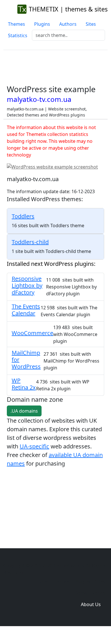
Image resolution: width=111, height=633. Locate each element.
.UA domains (24, 411)
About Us (91, 604)
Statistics (17, 35)
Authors (68, 24)
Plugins (42, 24)
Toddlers (23, 216)
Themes (16, 24)
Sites (91, 24)
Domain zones (89, 593)
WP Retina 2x (24, 384)
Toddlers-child (30, 242)
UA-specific (34, 446)
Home (41, 581)
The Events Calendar (26, 309)
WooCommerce (32, 333)
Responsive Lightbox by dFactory (27, 285)
